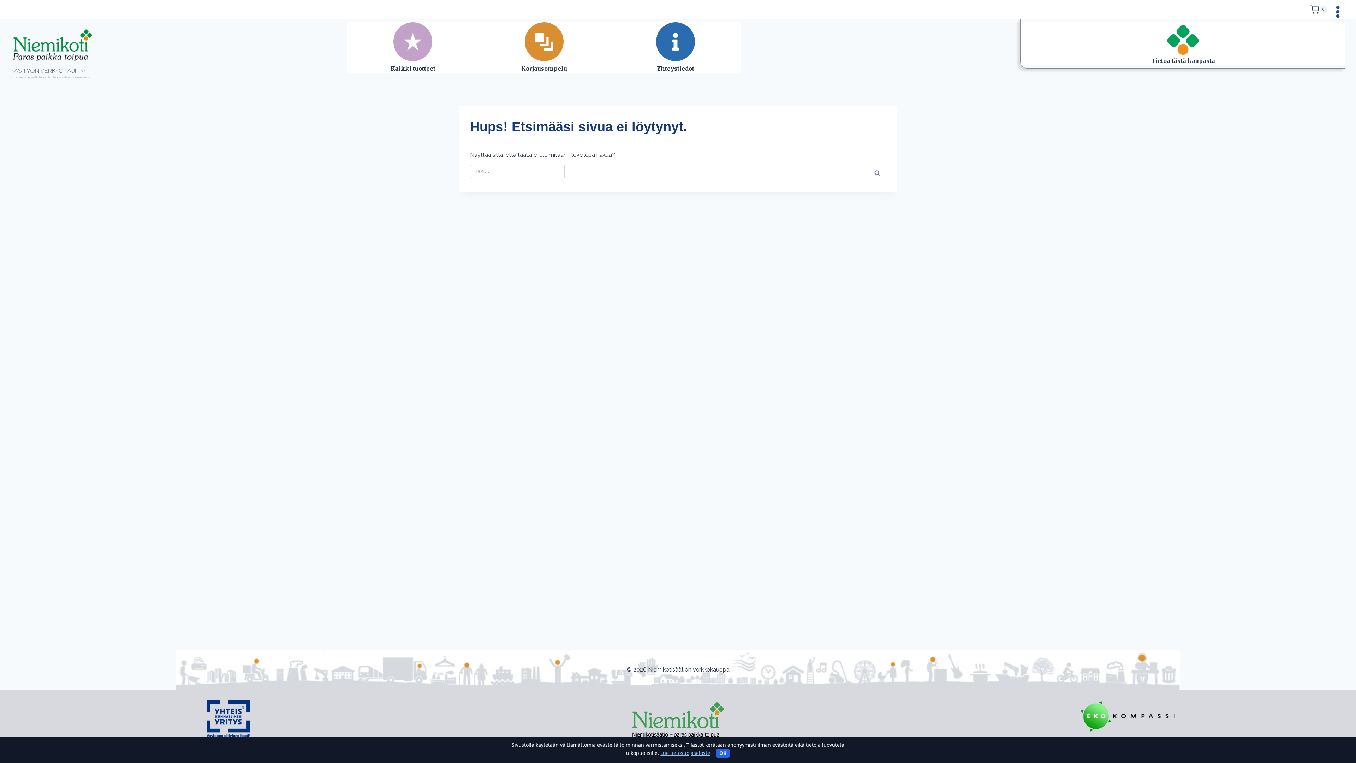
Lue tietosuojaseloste (685, 753)
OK (722, 753)
